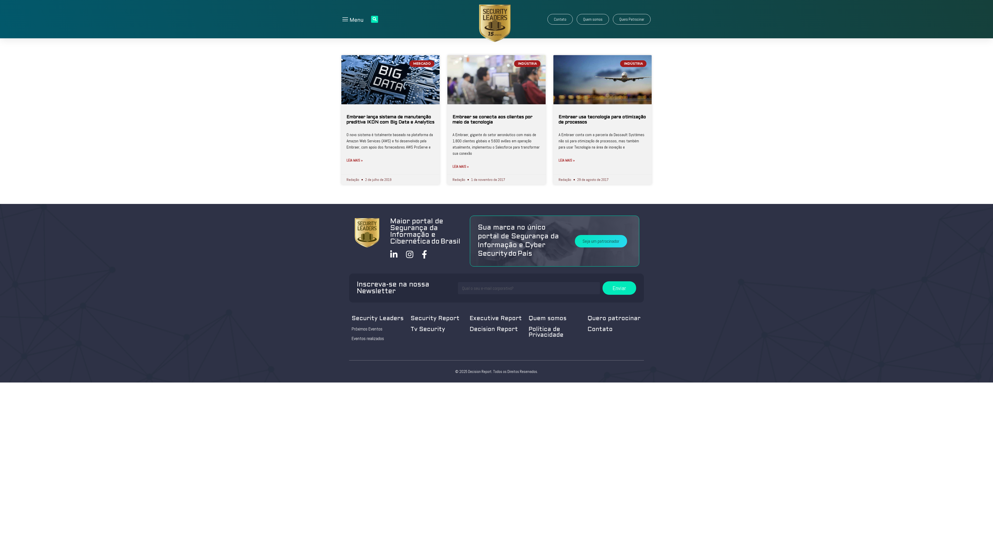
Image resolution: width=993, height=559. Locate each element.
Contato (600, 329)
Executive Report (496, 318)
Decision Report (494, 329)
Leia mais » (355, 160)
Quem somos (548, 318)
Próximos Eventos (367, 329)
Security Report (435, 318)
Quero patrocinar (614, 318)
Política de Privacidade (546, 332)
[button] (560, 19)
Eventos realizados (368, 338)
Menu (356, 20)
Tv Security (428, 329)
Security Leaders (378, 318)
